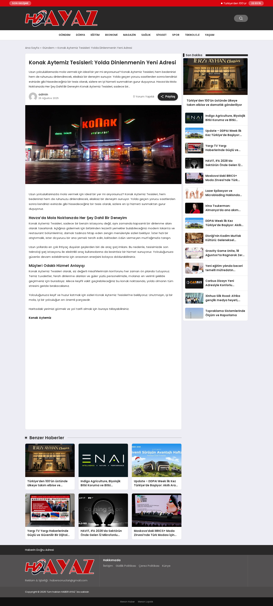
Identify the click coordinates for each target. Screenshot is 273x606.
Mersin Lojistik (145, 601)
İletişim (108, 566)
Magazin (129, 35)
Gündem (64, 35)
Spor (175, 35)
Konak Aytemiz (40, 318)
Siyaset (161, 35)
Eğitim (95, 35)
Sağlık (146, 35)
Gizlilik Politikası (126, 566)
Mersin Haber (127, 601)
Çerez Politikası (149, 566)
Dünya (80, 35)
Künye (166, 566)
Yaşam (209, 35)
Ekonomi (111, 35)
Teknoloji (192, 35)
